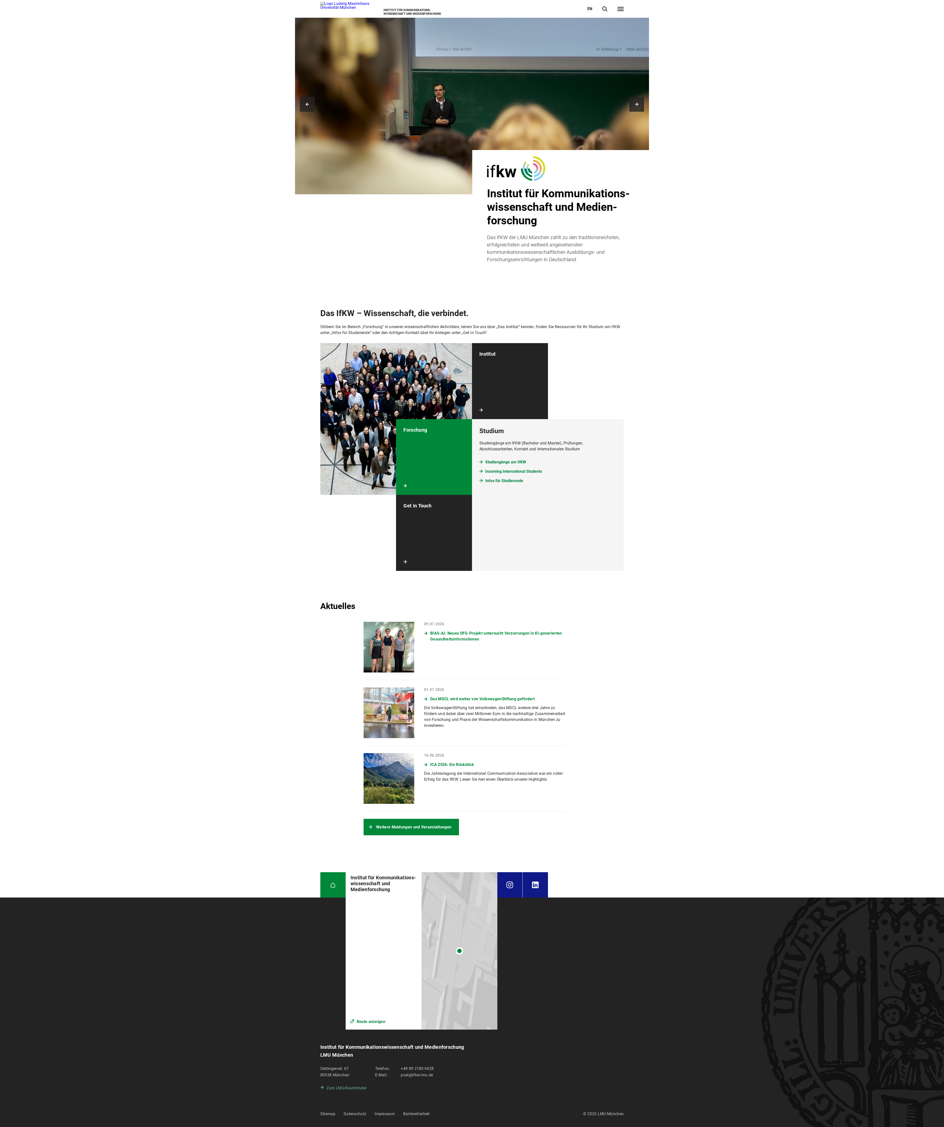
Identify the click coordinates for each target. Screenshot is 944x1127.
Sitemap (327, 1114)
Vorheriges (307, 104)
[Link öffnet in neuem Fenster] (421, 951)
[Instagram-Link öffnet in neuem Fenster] (509, 885)
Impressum (385, 1114)
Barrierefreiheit (416, 1114)
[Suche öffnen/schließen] (604, 9)
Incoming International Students (513, 471)
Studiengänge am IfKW (505, 462)
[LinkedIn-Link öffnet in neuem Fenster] (535, 885)
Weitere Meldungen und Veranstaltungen (413, 827)
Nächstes (636, 104)
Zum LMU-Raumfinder (346, 1088)
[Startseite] (333, 885)
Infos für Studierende (504, 480)
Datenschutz (355, 1114)
